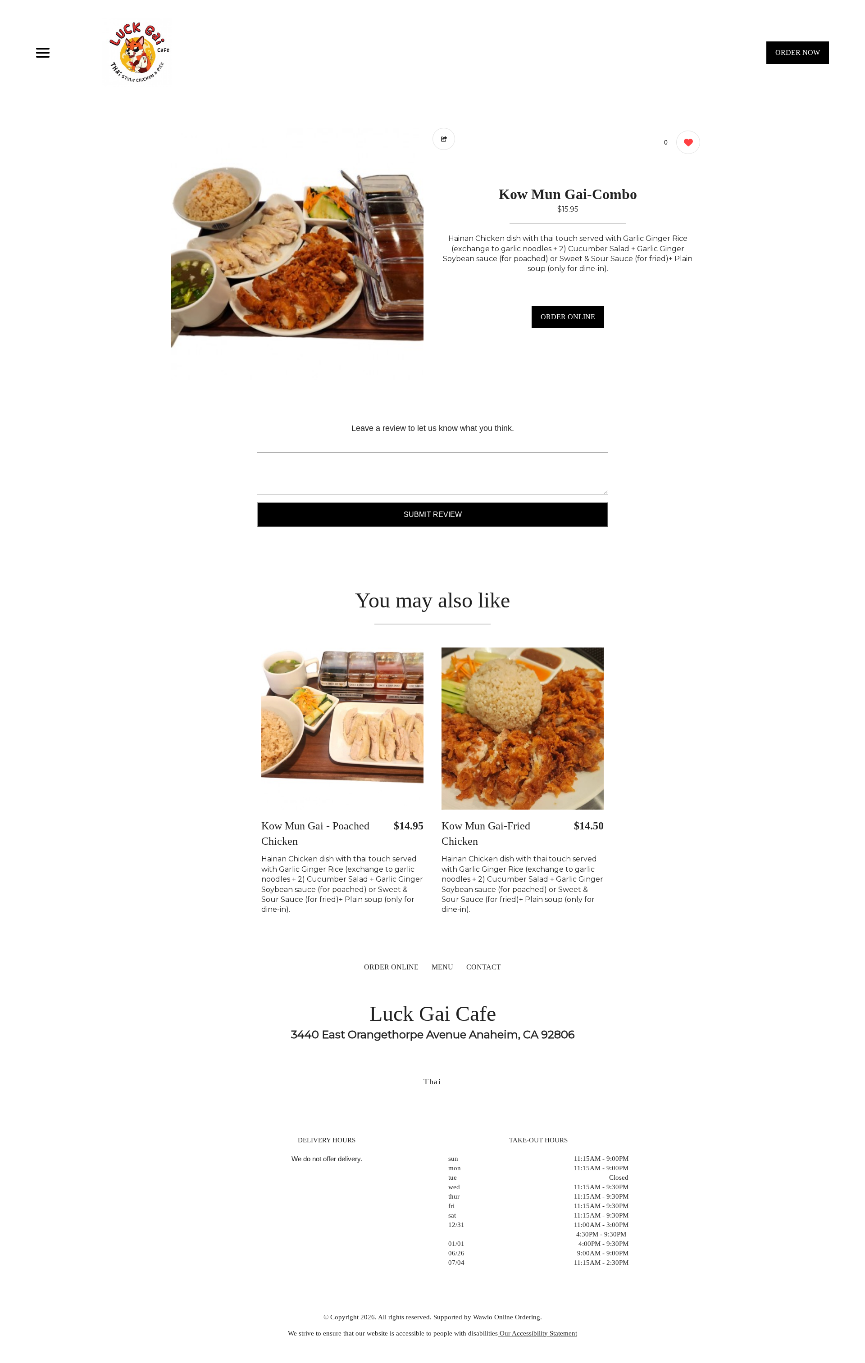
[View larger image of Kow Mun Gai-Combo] (297, 254)
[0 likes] (685, 142)
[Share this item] (443, 139)
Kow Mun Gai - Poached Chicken (315, 833)
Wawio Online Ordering (506, 1317)
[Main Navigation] (43, 53)
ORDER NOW (797, 52)
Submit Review (433, 514)
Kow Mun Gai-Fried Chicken (486, 833)
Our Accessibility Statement (537, 1333)
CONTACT (483, 967)
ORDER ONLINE (568, 317)
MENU (442, 967)
